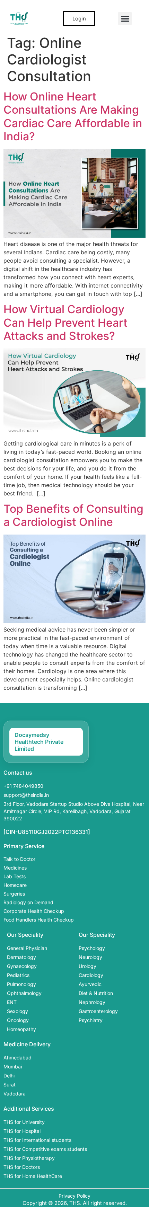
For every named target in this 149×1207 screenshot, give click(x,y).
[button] (125, 18)
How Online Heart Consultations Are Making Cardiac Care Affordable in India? (72, 116)
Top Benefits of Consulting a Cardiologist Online (73, 515)
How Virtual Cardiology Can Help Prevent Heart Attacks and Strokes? (65, 322)
